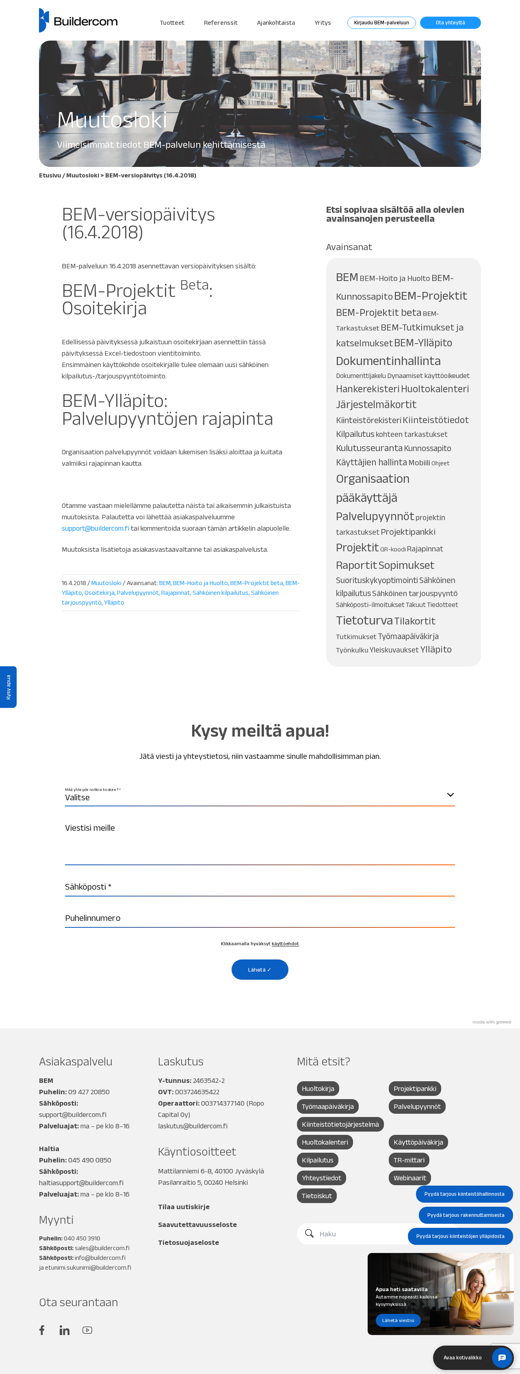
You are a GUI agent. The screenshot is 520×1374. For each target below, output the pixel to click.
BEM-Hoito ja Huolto (200, 582)
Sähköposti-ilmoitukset (370, 605)
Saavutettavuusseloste (197, 1225)
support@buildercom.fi (95, 528)
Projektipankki (408, 532)
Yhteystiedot (321, 1178)
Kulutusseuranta (369, 448)
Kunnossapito (427, 448)
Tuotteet (172, 22)
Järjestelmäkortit (376, 404)
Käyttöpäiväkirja (418, 1142)
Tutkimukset (356, 636)
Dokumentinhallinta (388, 360)
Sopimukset (407, 565)
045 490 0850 (89, 1160)
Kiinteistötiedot (436, 420)
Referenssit (221, 22)
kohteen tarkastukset (412, 434)
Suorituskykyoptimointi (377, 580)
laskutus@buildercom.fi (193, 1126)
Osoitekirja (99, 592)
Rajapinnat (175, 592)
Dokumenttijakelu (361, 375)
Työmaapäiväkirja (408, 636)
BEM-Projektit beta (256, 582)
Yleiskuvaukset (394, 650)
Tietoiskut (317, 1196)
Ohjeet (440, 463)
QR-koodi (393, 549)
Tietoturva (364, 620)
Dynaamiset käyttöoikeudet (428, 376)
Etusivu (50, 175)
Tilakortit (415, 621)
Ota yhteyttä (450, 22)
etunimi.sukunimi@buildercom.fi (88, 1267)
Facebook (42, 1330)
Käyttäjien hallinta (371, 462)
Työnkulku (352, 650)
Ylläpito (114, 602)
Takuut (416, 604)
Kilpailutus (355, 434)
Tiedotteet (442, 604)
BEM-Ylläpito (423, 342)
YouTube (87, 1330)
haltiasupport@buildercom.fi (81, 1183)
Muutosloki (82, 175)
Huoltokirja (318, 1089)
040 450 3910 (82, 1238)
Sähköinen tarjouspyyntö (415, 593)
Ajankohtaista (276, 22)
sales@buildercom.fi (102, 1247)
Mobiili (419, 462)
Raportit (356, 564)
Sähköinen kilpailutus (221, 592)
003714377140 (223, 1103)
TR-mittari (409, 1160)
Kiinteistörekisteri (368, 420)
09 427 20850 (89, 1092)
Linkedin (64, 1330)
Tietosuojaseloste (188, 1242)
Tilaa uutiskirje (184, 1207)
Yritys (322, 22)
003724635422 (197, 1092)
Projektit (357, 547)
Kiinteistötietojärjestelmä (340, 1124)
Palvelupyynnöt (138, 592)
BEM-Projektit (430, 295)
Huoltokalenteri (435, 388)
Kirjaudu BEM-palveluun (381, 22)
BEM (165, 582)
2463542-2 (209, 1080)
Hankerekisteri (368, 388)
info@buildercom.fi (100, 1257)
